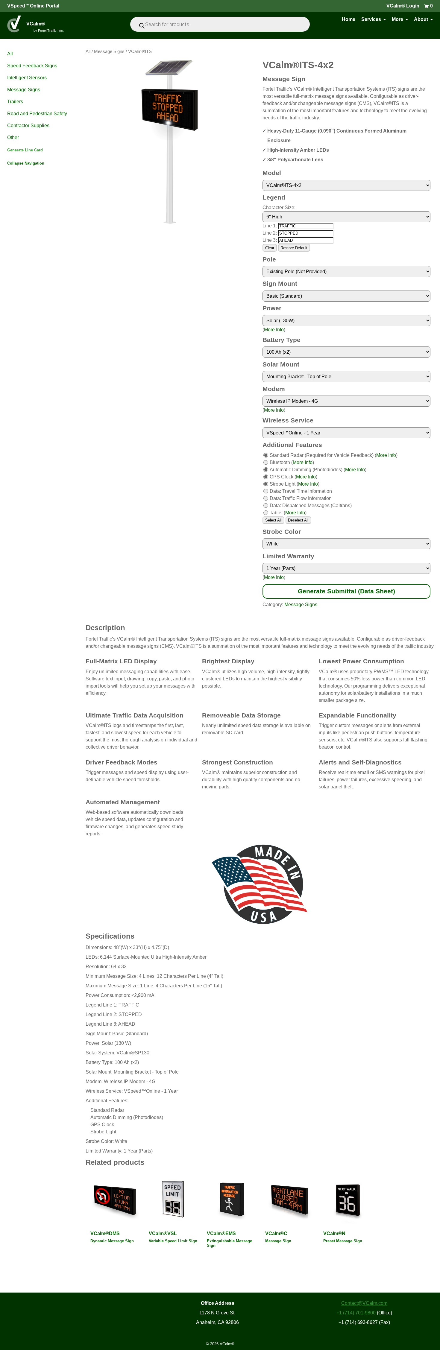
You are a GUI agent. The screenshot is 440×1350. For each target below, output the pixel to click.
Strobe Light (282, 484)
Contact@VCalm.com (364, 1303)
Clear (269, 248)
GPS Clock (281, 476)
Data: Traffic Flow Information (301, 498)
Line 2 (269, 232)
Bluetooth (280, 462)
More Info (274, 329)
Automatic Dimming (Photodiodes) (306, 469)
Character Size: (279, 207)
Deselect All (298, 520)
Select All (273, 520)
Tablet (276, 512)
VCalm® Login (402, 5)
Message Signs (109, 51)
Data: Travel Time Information (301, 491)
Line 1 (269, 225)
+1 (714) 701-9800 (356, 1312)
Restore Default (293, 248)
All (88, 51)
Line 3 (269, 240)
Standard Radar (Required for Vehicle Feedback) (322, 455)
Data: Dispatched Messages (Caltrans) (311, 505)
